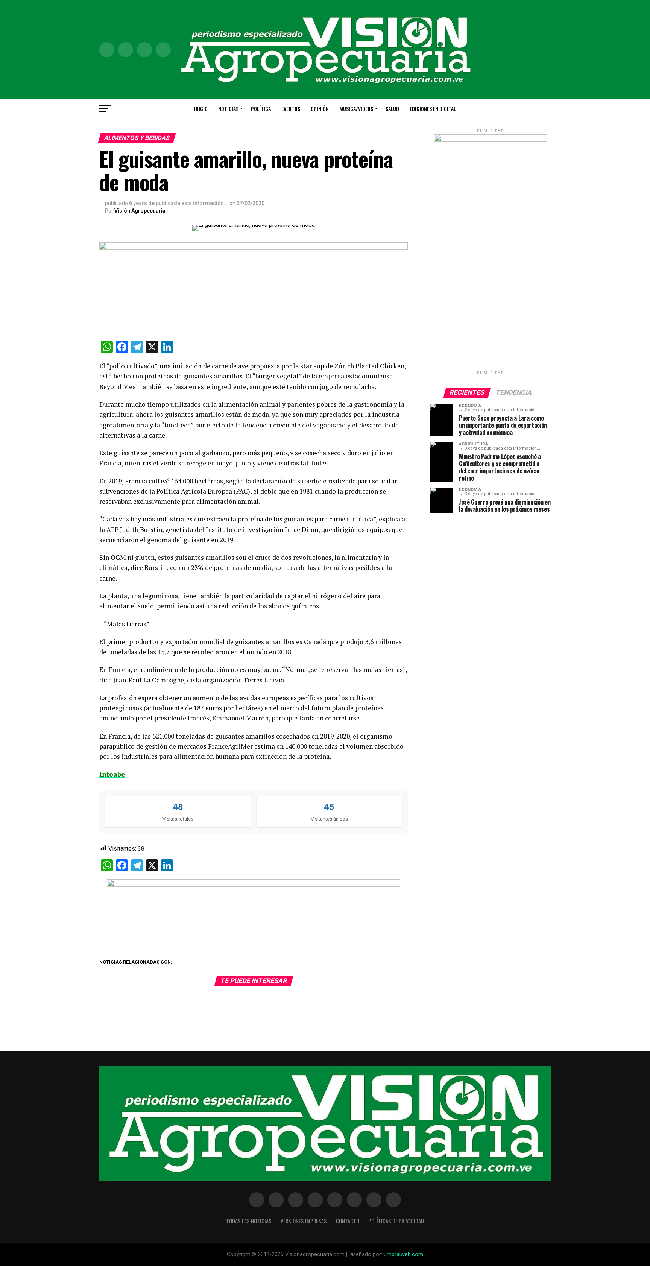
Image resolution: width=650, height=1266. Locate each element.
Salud (392, 108)
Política (261, 108)
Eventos (290, 108)
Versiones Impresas (304, 1221)
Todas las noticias (249, 1221)
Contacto (347, 1221)
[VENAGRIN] (253, 884)
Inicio (201, 108)
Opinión (320, 108)
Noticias (228, 108)
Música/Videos (356, 108)
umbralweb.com (403, 1254)
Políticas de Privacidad (396, 1221)
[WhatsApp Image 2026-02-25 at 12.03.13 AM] (490, 140)
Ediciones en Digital (433, 108)
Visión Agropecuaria (140, 211)
